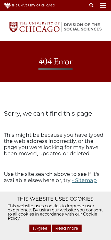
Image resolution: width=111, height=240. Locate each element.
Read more (66, 228)
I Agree (40, 228)
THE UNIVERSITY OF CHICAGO (33, 5)
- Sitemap (84, 180)
